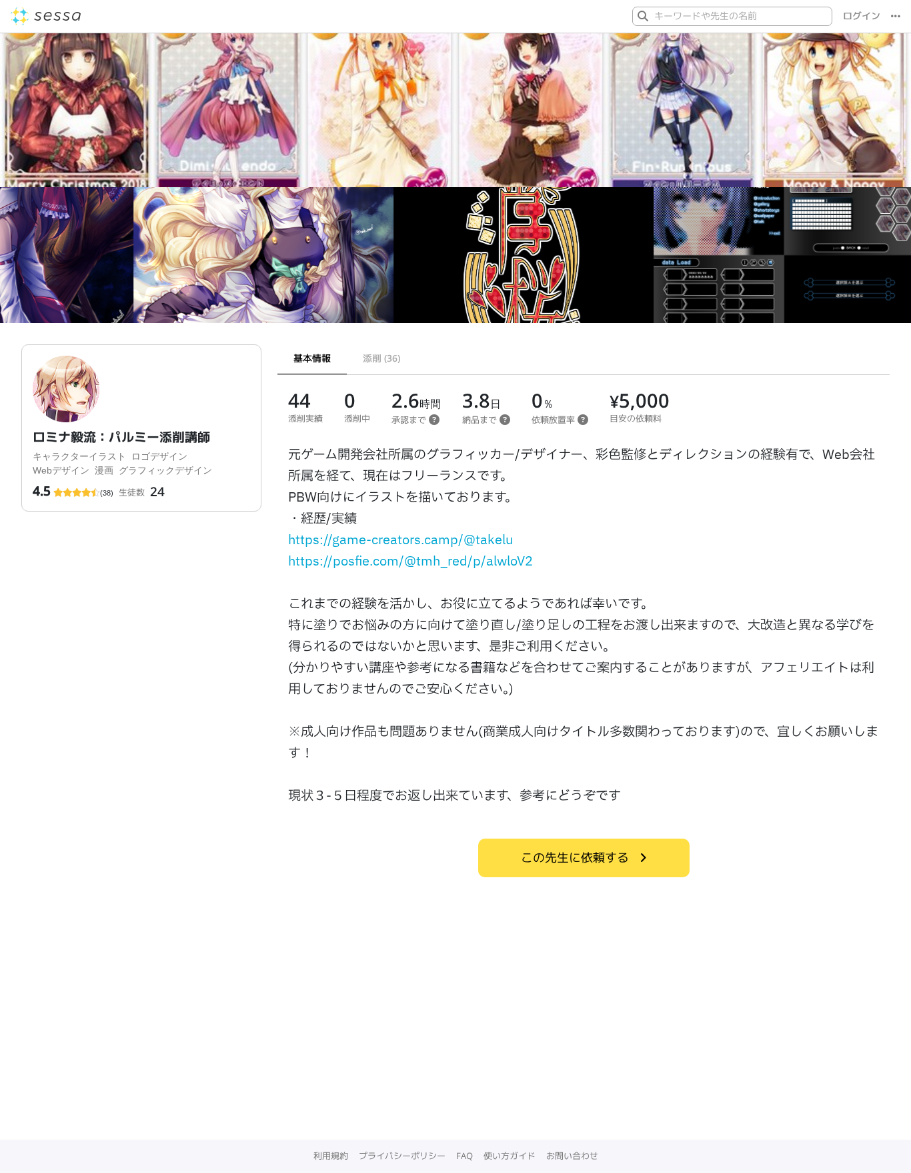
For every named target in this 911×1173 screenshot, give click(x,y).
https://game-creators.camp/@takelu (400, 540)
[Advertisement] (455, 1040)
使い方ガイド (510, 1156)
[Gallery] (455, 260)
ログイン (861, 16)
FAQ (464, 1156)
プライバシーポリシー (402, 1156)
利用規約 (330, 1156)
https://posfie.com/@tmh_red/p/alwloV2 (410, 561)
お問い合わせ (572, 1156)
